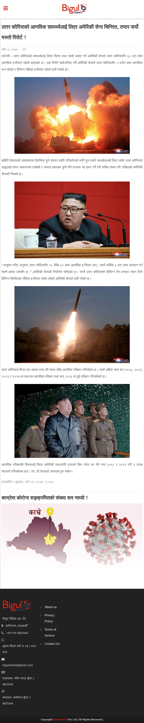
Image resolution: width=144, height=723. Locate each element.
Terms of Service (50, 632)
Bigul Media (60, 720)
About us (51, 607)
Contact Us (52, 644)
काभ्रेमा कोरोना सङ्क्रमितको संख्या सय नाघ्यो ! (45, 498)
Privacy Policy (50, 618)
